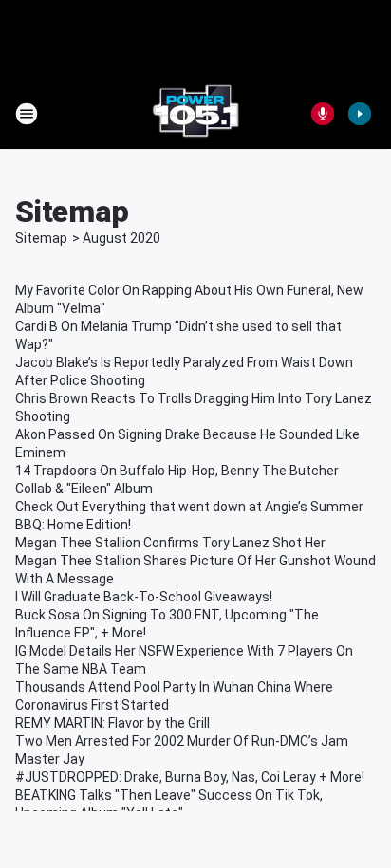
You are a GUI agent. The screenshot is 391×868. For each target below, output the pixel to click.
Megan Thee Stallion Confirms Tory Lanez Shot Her (170, 542)
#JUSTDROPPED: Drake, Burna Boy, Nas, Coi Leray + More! (189, 777)
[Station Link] (195, 113)
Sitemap (41, 238)
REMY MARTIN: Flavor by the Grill (112, 722)
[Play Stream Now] (359, 113)
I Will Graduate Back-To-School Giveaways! (143, 596)
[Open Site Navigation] (26, 113)
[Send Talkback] (322, 113)
